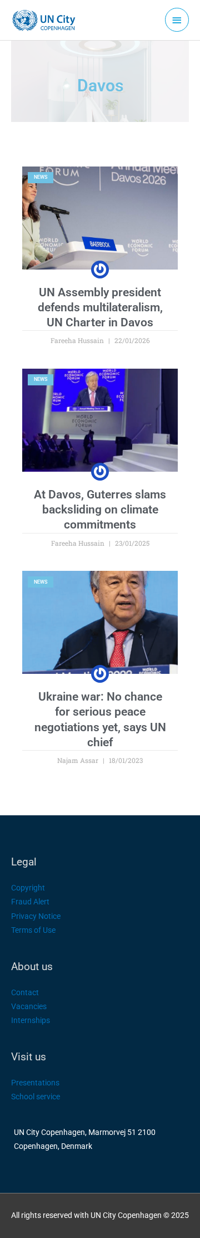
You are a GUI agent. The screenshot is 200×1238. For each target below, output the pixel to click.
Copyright (28, 887)
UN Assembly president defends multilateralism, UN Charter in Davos (100, 308)
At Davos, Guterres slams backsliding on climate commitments (100, 510)
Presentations (35, 1082)
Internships (30, 1020)
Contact (25, 992)
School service (35, 1096)
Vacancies (29, 1006)
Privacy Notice (36, 916)
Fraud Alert (30, 901)
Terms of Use (33, 930)
